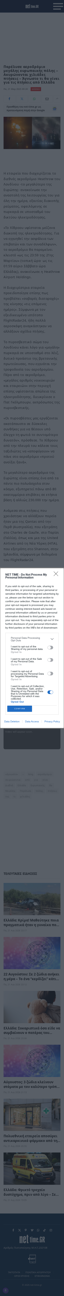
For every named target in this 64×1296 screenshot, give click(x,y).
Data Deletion (12, 721)
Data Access (32, 721)
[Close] (57, 574)
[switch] (50, 647)
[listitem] (32, 639)
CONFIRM (19, 709)
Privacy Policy (52, 721)
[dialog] (32, 648)
